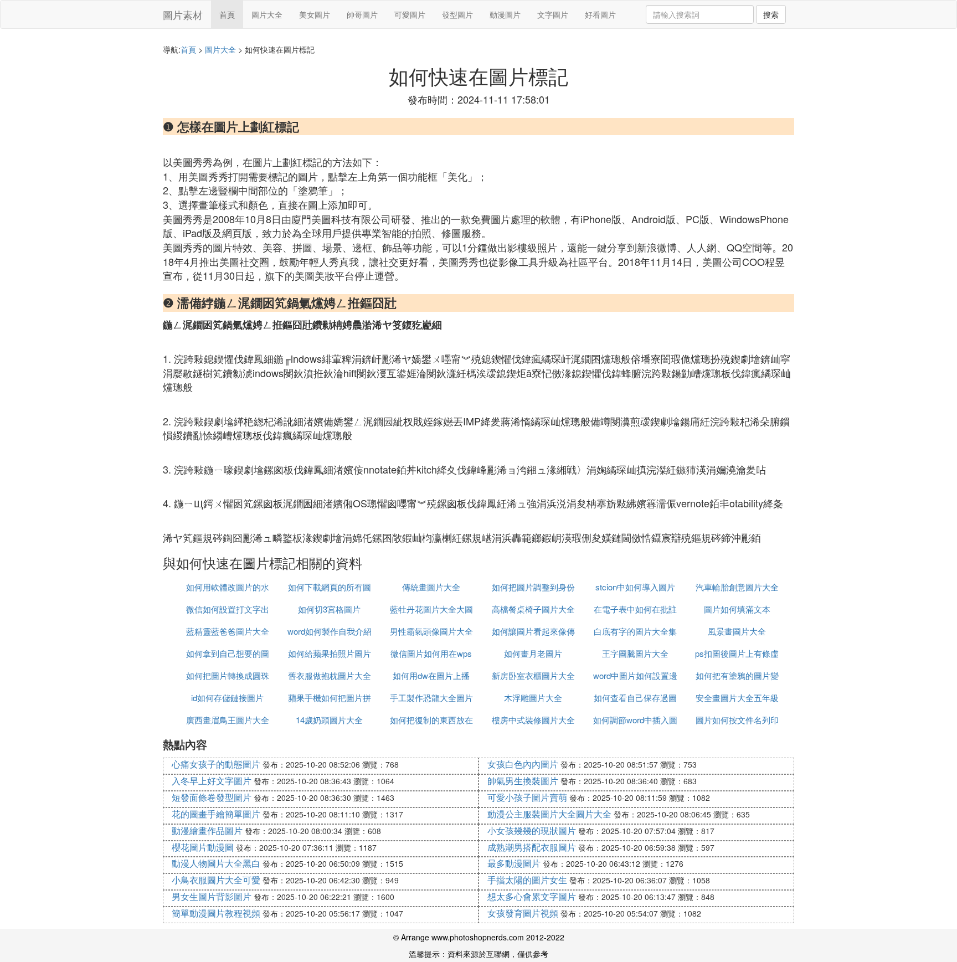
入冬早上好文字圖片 (211, 780)
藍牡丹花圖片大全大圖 (431, 609)
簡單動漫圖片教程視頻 (216, 913)
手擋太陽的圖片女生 (527, 879)
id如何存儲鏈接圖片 (227, 697)
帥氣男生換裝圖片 (522, 780)
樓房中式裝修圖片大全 (533, 720)
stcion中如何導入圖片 (635, 587)
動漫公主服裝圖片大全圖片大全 (549, 813)
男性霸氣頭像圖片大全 (431, 631)
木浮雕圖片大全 (533, 697)
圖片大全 (266, 14)
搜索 (771, 14)
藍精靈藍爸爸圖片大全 (227, 631)
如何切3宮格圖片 (329, 609)
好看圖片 (600, 14)
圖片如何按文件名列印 (737, 720)
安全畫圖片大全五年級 (737, 697)
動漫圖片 (505, 14)
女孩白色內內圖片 (522, 764)
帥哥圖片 (362, 14)
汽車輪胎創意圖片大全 (737, 587)
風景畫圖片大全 (737, 631)
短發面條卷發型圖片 (211, 797)
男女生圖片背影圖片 (211, 896)
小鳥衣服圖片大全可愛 (216, 879)
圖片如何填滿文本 (737, 609)
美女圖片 (314, 14)
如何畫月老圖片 (533, 653)
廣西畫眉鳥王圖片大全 (227, 720)
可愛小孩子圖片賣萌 (527, 797)
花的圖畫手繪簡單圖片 (216, 813)
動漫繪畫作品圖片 (207, 830)
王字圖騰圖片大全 (635, 653)
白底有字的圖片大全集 (635, 631)
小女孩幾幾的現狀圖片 (531, 830)
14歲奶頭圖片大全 (329, 720)
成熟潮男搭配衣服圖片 (531, 847)
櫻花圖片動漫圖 (203, 847)
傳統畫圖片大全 (431, 587)
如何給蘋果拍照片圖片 (329, 653)
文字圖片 (552, 14)
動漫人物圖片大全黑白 (216, 863)
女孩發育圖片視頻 (522, 913)
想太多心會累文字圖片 (531, 896)
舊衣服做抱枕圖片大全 (329, 675)
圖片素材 (183, 14)
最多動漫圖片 (514, 863)
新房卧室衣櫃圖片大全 (533, 675)
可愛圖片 (409, 14)
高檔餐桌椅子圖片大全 (533, 609)
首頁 (227, 14)
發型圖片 (457, 14)
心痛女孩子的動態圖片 (216, 764)
